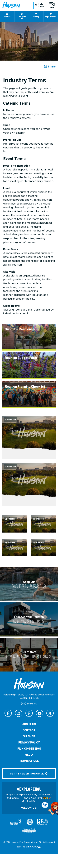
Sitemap (29, 736)
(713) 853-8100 (29, 703)
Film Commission (29, 748)
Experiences (50, 16)
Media (29, 754)
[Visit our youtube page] (39, 713)
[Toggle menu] (52, 5)
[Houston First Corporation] (11, 5)
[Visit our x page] (50, 713)
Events (7, 16)
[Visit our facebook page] (8, 713)
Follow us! (29, 807)
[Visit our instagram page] (18, 713)
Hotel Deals (41, 5)
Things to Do (21, 17)
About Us (29, 724)
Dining (36, 16)
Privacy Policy (29, 742)
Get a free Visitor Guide (27, 773)
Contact (29, 730)
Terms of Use (29, 760)
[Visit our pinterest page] (29, 713)
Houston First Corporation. (23, 842)
